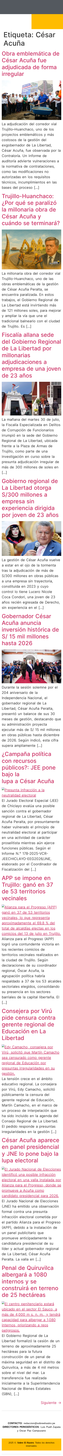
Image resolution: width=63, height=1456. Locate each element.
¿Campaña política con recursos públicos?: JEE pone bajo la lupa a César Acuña (29, 767)
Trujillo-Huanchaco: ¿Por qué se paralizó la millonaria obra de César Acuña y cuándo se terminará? (31, 210)
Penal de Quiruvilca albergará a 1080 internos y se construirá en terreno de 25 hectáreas (30, 1281)
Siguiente (51, 1403)
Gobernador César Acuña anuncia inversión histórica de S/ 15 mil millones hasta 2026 (30, 630)
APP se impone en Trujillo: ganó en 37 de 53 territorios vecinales (27, 888)
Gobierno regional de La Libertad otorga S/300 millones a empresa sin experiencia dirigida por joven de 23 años (30, 498)
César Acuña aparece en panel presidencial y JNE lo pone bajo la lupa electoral (30, 1150)
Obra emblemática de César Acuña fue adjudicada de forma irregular (30, 63)
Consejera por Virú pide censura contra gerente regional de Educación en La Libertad (28, 1025)
